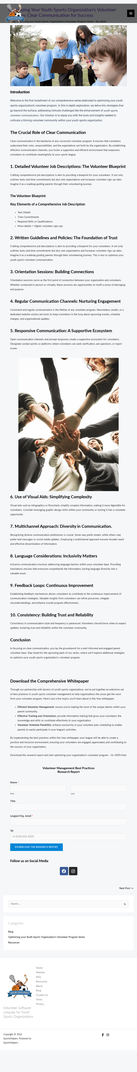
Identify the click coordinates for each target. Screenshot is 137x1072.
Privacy (40, 1004)
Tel (11, 831)
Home (39, 968)
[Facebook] (102, 1034)
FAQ (38, 977)
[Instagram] (107, 1034)
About (39, 986)
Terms (39, 999)
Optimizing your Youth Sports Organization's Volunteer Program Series (46, 937)
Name (14, 782)
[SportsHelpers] (15, 13)
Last (72, 794)
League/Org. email (21, 816)
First (12, 794)
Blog (10, 932)
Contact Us (42, 995)
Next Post (126, 888)
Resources (14, 942)
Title (12, 801)
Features (40, 972)
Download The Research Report (36, 847)
